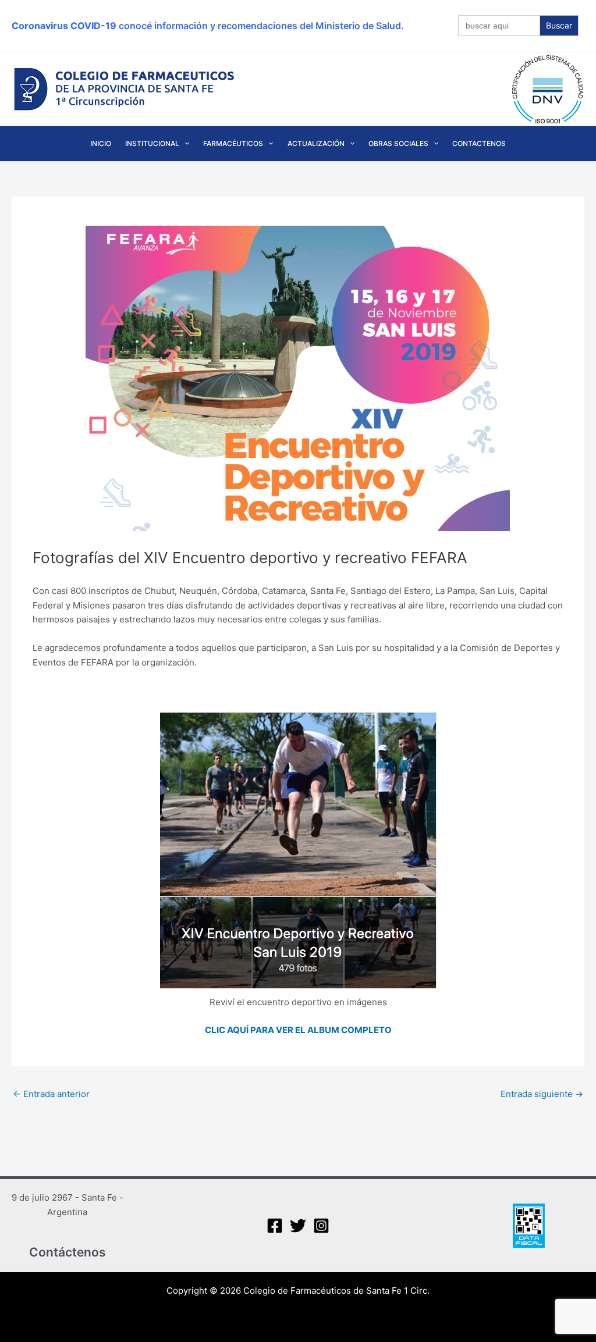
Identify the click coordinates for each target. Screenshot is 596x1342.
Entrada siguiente (542, 1093)
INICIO (100, 143)
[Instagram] (321, 1226)
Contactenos (479, 143)
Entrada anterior (51, 1093)
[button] (184, 143)
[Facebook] (275, 1226)
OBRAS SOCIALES (398, 143)
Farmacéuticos (233, 143)
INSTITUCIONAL (152, 143)
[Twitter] (298, 1226)
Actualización (316, 143)
